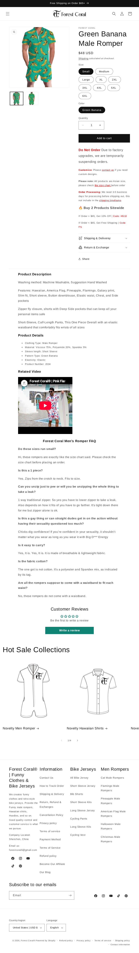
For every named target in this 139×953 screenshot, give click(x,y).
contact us (108, 170)
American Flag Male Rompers (113, 813)
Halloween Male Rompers (111, 826)
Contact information (120, 944)
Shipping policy (122, 940)
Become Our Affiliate (52, 864)
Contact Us (46, 777)
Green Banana (91, 110)
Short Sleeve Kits (81, 802)
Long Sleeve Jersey (82, 810)
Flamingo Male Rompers (110, 788)
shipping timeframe (110, 200)
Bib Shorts (76, 794)
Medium (104, 71)
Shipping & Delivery (52, 794)
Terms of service (50, 831)
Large (86, 79)
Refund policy (48, 855)
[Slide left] (62, 740)
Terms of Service (50, 847)
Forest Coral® (28, 940)
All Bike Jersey (79, 777)
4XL (99, 87)
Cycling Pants (78, 818)
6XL (84, 95)
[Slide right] (77, 740)
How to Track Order (52, 785)
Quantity (83, 118)
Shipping (84, 58)
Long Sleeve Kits (80, 826)
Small (86, 71)
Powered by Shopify (46, 940)
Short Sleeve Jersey (82, 785)
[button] (8, 14)
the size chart (103, 185)
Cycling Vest (77, 834)
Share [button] (86, 258)
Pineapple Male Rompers (110, 800)
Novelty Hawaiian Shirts (85, 728)
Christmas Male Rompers (110, 839)
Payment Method (50, 839)
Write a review (69, 630)
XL (101, 79)
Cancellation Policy (51, 815)
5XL (113, 87)
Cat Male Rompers (112, 777)
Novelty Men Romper (19, 728)
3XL (84, 87)
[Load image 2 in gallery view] (31, 98)
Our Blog (45, 872)
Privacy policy (48, 823)
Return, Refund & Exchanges (50, 804)
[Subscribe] (70, 895)
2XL (114, 79)
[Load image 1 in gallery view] (16, 98)
